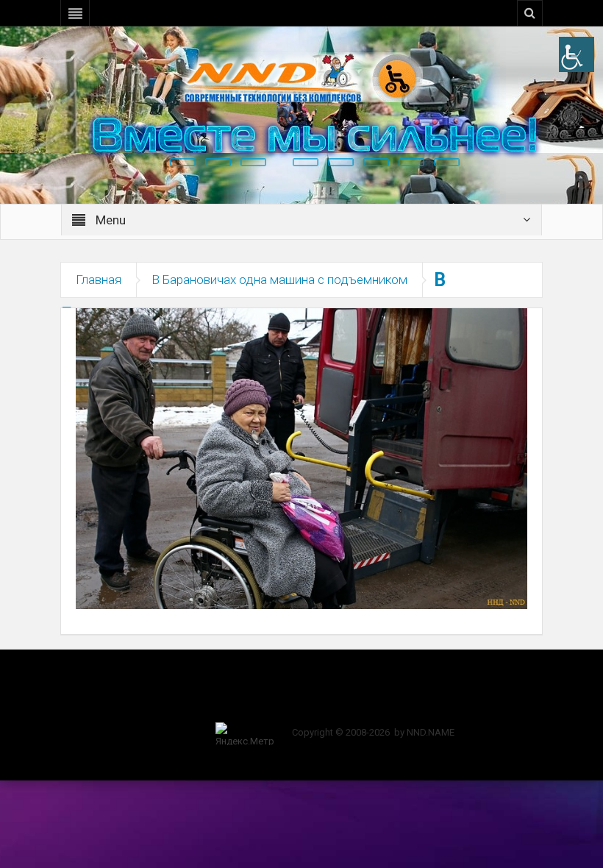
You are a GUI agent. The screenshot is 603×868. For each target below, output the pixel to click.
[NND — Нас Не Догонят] (301, 76)
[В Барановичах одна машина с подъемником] (301, 457)
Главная (98, 279)
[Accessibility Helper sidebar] (576, 54)
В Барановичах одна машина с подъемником (279, 279)
